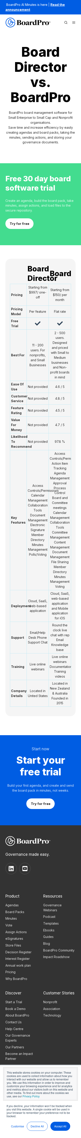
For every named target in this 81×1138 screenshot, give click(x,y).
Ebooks (48, 930)
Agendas (12, 905)
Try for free (19, 224)
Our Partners (14, 1047)
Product (12, 896)
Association (51, 1009)
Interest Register (17, 959)
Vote (8, 925)
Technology (52, 1015)
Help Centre (14, 1029)
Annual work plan (18, 965)
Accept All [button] (60, 1126)
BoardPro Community (58, 950)
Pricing (10, 972)
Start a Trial (13, 1002)
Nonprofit (50, 1002)
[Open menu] (74, 23)
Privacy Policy (31, 1096)
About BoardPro (17, 1015)
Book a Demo (15, 1009)
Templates (51, 923)
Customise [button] (17, 1126)
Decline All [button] (37, 1126)
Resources (52, 896)
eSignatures (14, 938)
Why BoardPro (16, 979)
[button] (66, 23)
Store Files (13, 945)
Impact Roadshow (56, 957)
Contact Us (13, 1022)
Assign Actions (16, 932)
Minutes (11, 918)
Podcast (49, 917)
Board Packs (14, 912)
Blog (46, 943)
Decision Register (18, 952)
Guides (48, 937)
